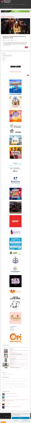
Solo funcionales (16, 420)
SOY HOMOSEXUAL (8, 403)
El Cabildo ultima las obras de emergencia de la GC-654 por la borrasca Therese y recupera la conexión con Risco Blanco (14, 381)
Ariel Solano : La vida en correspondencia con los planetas (13, 406)
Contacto (10, 7)
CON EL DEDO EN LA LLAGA (15, 71)
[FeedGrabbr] (15, 368)
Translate (13, 374)
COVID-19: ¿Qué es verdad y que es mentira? (11, 396)
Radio (4, 4)
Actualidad (11, 4)
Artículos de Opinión (22, 4)
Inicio (8, 4)
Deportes (7, 7)
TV (2, 4)
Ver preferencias (25, 420)
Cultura (3, 7)
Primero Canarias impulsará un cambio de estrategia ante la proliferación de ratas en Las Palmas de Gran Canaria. (15, 379)
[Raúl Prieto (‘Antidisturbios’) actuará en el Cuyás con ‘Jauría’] (15, 26)
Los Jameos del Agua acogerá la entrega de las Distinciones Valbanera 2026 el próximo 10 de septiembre (14, 387)
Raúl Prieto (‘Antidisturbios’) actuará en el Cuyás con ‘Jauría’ (14, 37)
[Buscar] (28, 75)
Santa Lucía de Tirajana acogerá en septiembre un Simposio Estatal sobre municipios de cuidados (15, 385)
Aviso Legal (10, 416)
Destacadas (16, 4)
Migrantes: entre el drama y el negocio (10, 393)
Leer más (26, 47)
